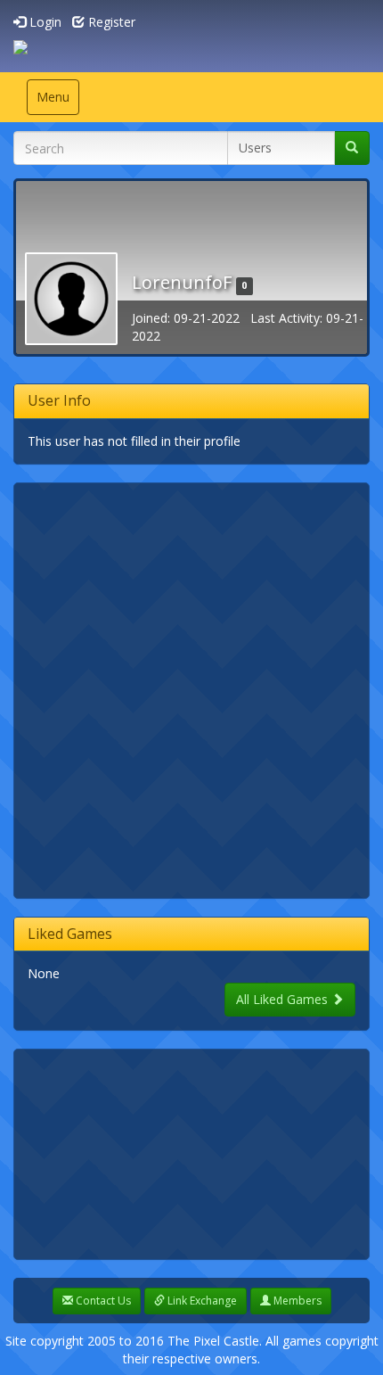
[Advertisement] (191, 688)
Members (296, 1300)
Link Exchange (201, 1300)
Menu (57, 101)
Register (110, 21)
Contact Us (102, 1300)
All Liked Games (283, 999)
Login (43, 21)
